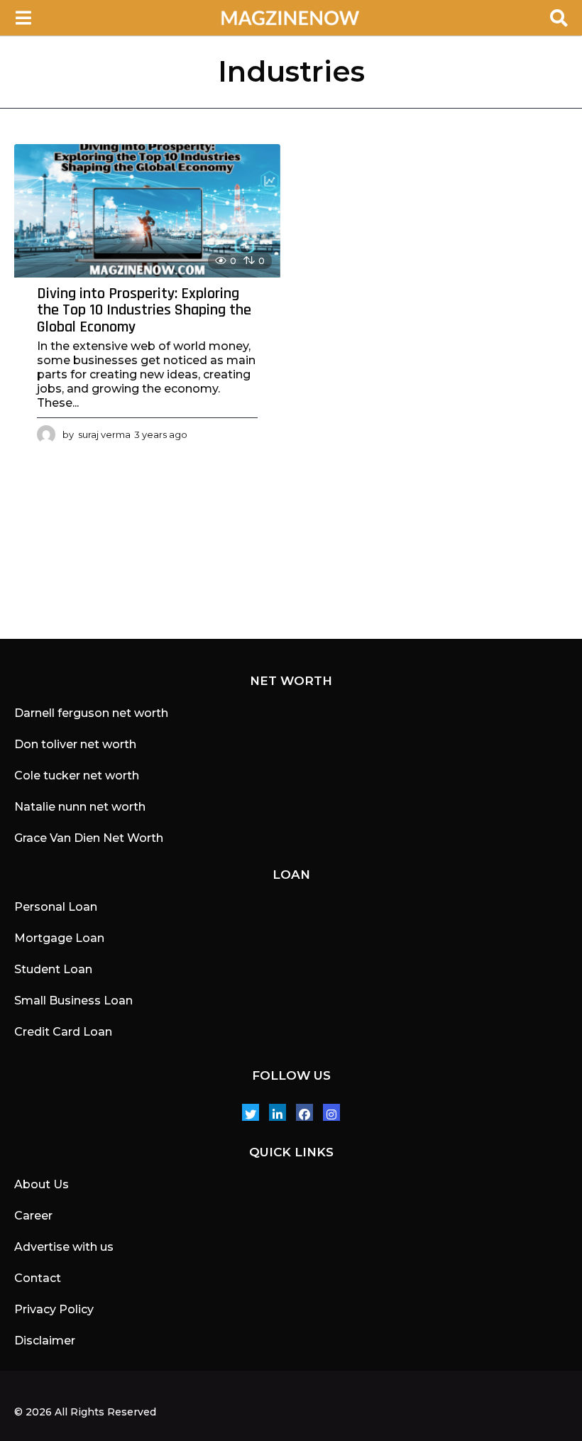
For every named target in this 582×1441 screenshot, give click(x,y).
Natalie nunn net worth (80, 806)
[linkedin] (277, 1112)
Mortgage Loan (59, 938)
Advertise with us (64, 1247)
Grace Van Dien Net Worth (88, 838)
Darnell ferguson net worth (91, 713)
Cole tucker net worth (76, 775)
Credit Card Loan (63, 1032)
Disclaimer (44, 1340)
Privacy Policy (54, 1309)
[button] (23, 18)
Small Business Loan (73, 1000)
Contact (37, 1278)
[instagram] (331, 1112)
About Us (41, 1184)
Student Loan (53, 969)
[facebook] (304, 1112)
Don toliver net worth (75, 744)
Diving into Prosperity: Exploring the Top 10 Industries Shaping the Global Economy (144, 310)
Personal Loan (55, 907)
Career (33, 1215)
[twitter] (250, 1112)
